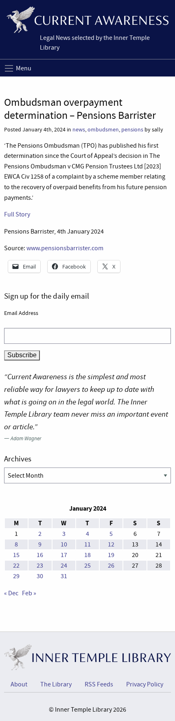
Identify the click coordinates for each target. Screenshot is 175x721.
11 (87, 544)
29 (16, 576)
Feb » (29, 593)
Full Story (17, 214)
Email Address (21, 313)
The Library (56, 684)
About (19, 684)
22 (16, 566)
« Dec (11, 593)
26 (111, 566)
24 (64, 566)
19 (111, 555)
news (78, 129)
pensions (132, 129)
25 (87, 566)
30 (40, 576)
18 (87, 555)
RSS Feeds (99, 684)
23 (40, 566)
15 (16, 555)
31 (64, 576)
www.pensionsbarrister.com (64, 248)
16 (40, 555)
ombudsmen (103, 129)
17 (64, 555)
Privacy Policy (144, 684)
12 (111, 544)
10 (64, 544)
